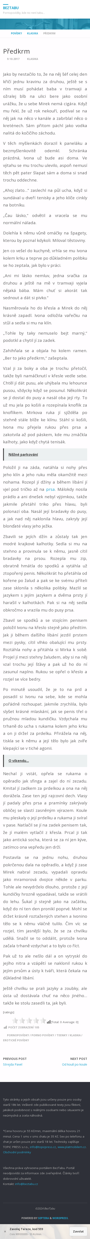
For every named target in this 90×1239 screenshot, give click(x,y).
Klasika (32, 33)
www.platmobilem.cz (72, 1147)
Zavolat (78, 1231)
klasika (75, 1035)
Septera (43, 1218)
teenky (62, 1035)
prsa (50, 489)
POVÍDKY (16, 33)
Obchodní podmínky (17, 1152)
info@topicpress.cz (43, 1147)
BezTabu (11, 7)
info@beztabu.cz (26, 1184)
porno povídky (42, 1035)
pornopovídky (18, 1035)
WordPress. (60, 1218)
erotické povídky (16, 1040)
